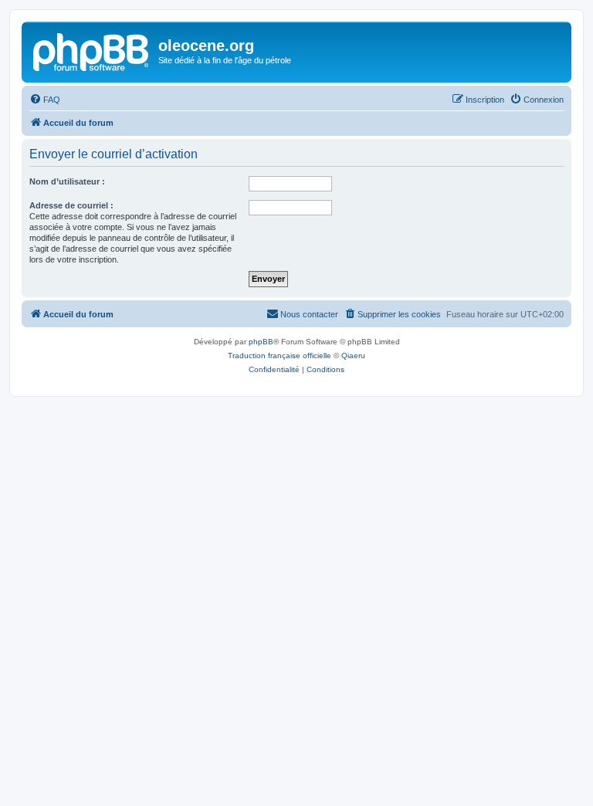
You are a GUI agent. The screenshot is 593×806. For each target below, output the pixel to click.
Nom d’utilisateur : (67, 181)
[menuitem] (44, 99)
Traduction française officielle (279, 355)
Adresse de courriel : (71, 205)
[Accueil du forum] (91, 50)
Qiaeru (353, 355)
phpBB (261, 341)
